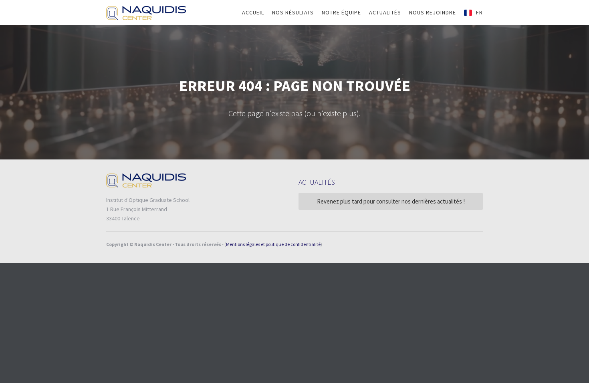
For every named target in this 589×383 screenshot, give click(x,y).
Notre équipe (341, 12)
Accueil (253, 12)
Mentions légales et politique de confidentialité (273, 244)
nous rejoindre (432, 12)
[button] (473, 12)
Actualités (385, 12)
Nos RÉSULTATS (293, 12)
